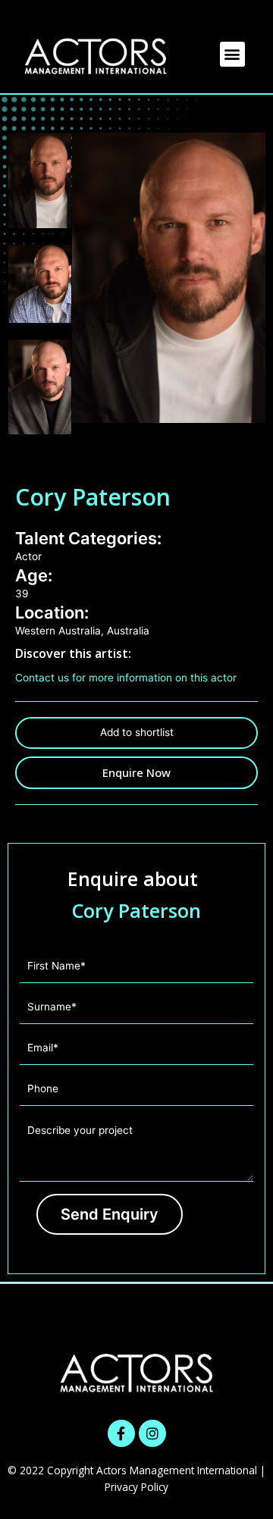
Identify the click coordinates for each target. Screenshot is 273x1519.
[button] (232, 54)
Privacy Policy (136, 1487)
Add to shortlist (137, 732)
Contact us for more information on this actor (126, 678)
